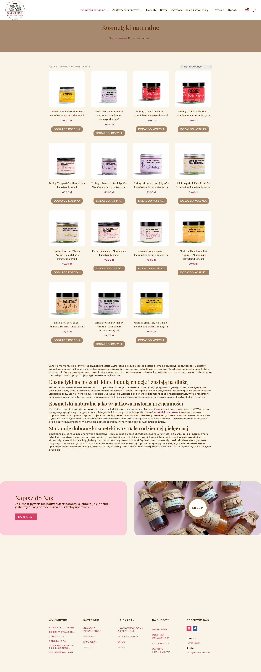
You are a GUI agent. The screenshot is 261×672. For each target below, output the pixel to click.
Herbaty (151, 10)
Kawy (163, 10)
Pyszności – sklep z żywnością (189, 10)
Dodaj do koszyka (67, 129)
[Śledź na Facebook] (195, 628)
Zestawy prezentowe (125, 10)
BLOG (121, 647)
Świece (219, 10)
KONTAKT (26, 516)
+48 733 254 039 (193, 643)
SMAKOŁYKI (90, 641)
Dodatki (233, 10)
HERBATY (89, 636)
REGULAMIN (159, 629)
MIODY (87, 647)
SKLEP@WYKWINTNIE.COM (198, 653)
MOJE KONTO (160, 643)
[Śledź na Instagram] (189, 628)
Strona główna (117, 38)
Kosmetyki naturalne (92, 10)
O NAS (121, 641)
